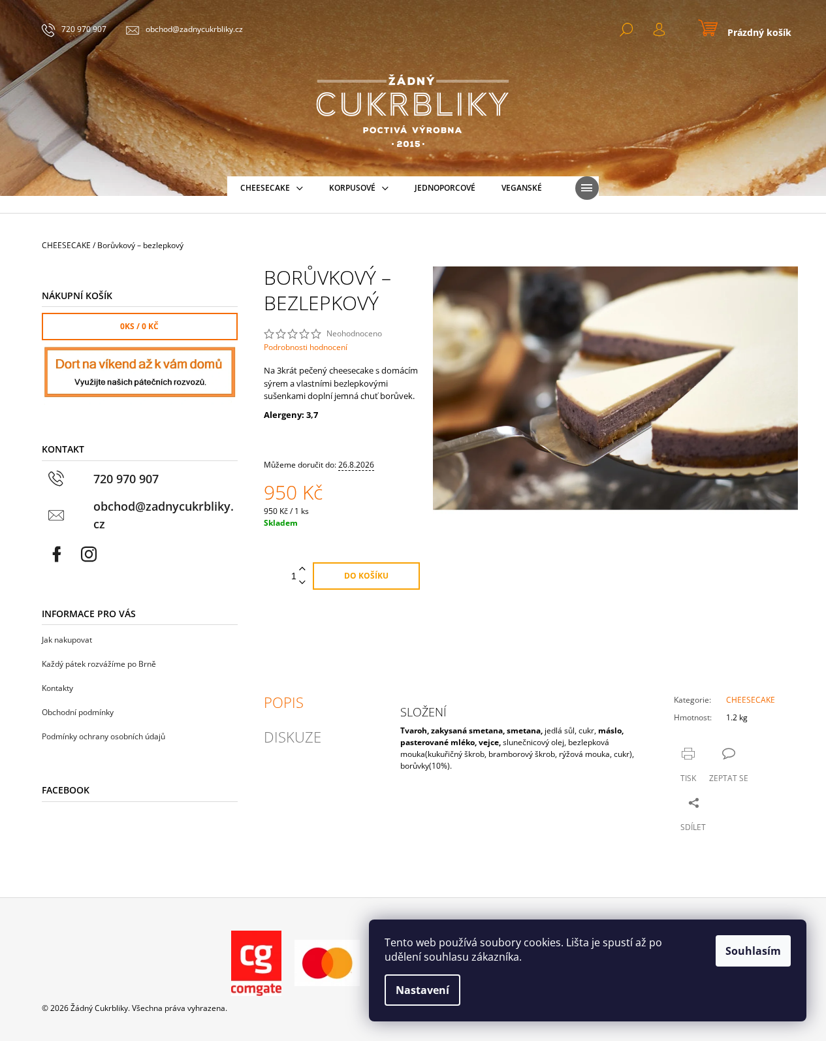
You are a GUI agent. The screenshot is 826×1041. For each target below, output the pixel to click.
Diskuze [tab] (292, 737)
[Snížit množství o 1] (302, 583)
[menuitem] (271, 188)
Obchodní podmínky (78, 712)
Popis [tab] (284, 702)
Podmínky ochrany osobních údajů (103, 736)
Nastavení (422, 990)
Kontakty (57, 688)
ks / (139, 326)
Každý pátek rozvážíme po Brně (99, 663)
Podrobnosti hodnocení (305, 347)
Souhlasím (753, 951)
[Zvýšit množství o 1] (302, 569)
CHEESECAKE (750, 699)
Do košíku (366, 575)
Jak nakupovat (67, 639)
